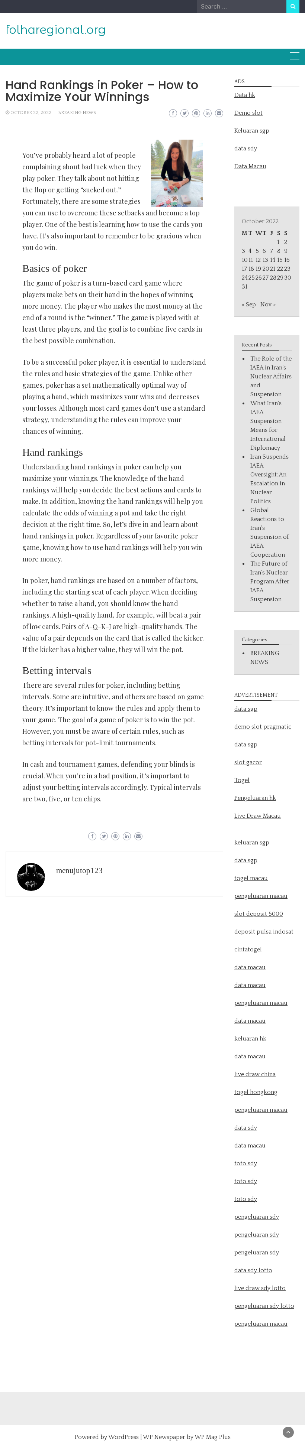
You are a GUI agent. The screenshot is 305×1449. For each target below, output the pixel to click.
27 (266, 277)
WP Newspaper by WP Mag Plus (187, 1437)
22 (280, 269)
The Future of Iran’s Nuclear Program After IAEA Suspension (269, 581)
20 (266, 269)
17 (244, 269)
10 (245, 260)
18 (251, 269)
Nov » (268, 304)
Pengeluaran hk (255, 798)
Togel (242, 780)
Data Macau (250, 166)
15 (280, 260)
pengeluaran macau (261, 1324)
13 (265, 260)
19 (258, 269)
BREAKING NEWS (77, 112)
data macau (250, 1020)
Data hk (244, 95)
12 (258, 260)
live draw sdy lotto (260, 1288)
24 (245, 277)
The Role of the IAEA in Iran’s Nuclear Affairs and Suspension (271, 376)
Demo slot (248, 113)
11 (250, 260)
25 (251, 277)
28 (273, 277)
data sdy (245, 148)
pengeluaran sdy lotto (264, 1306)
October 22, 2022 (30, 112)
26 (259, 277)
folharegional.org (56, 30)
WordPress (123, 1437)
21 (272, 269)
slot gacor (248, 762)
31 (244, 286)
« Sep (249, 304)
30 (287, 277)
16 (287, 260)
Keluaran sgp (251, 130)
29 (280, 277)
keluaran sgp (251, 842)
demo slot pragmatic (262, 726)
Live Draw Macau (257, 816)
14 (272, 260)
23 (287, 269)
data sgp (245, 709)
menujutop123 (79, 870)
